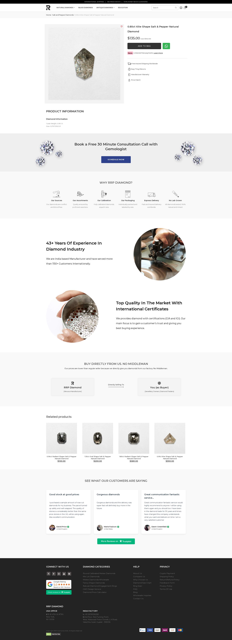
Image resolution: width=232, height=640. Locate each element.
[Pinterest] (69, 574)
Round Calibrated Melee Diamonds (99, 573)
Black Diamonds (85, 7)
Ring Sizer (137, 586)
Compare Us (139, 576)
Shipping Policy (167, 576)
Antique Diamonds (104, 7)
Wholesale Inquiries (142, 595)
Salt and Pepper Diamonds (63, 15)
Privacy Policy (166, 586)
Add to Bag (144, 46)
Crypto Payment (167, 573)
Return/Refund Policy (169, 580)
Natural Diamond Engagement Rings (100, 586)
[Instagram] (59, 574)
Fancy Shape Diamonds (94, 583)
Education (123, 7)
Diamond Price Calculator (95, 592)
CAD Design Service (92, 589)
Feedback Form (167, 583)
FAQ (135, 589)
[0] (185, 7)
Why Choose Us (140, 580)
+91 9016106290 (91, 614)
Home (48, 15)
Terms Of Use (166, 589)
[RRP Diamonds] (48, 8)
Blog (135, 592)
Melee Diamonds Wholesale (96, 580)
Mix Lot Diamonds (91, 576)
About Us (137, 573)
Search (175, 7)
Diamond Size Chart (142, 583)
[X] (48, 573)
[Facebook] (54, 574)
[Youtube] (64, 574)
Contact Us (138, 598)
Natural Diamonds (65, 7)
